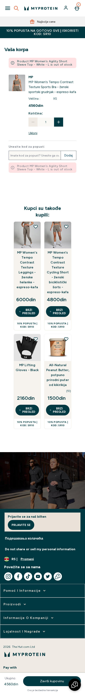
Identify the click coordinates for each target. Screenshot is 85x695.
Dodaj (68, 155)
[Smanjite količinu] (33, 122)
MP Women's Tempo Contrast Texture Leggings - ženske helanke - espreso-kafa (27, 270)
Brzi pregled (28, 311)
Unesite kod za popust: (27, 146)
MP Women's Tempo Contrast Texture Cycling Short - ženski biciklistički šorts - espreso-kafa (58, 272)
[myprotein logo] (40, 8)
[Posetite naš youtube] (38, 576)
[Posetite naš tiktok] (28, 576)
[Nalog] (66, 8)
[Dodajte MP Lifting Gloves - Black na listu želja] (36, 339)
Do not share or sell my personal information (40, 549)
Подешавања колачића (24, 538)
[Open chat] (58, 576)
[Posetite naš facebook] (18, 576)
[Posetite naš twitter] (48, 576)
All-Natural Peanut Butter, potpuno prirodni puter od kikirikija (57, 375)
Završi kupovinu (52, 681)
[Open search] (16, 8)
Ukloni (32, 133)
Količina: (35, 113)
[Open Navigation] (7, 8)
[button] (74, 685)
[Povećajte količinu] (58, 122)
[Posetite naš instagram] (8, 576)
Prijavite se (21, 525)
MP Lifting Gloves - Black (27, 367)
